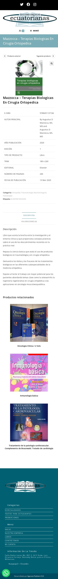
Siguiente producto (44, 56)
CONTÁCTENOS (12, 540)
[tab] (29, 215)
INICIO (8, 529)
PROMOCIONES (12, 517)
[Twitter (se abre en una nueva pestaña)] (22, 4)
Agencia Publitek (33, 576)
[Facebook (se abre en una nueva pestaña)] (28, 4)
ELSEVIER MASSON (18, 199)
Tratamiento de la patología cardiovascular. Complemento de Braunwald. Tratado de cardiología (29, 447)
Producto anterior (14, 56)
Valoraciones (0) (29, 221)
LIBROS (8, 537)
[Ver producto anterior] (5, 56)
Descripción (29, 215)
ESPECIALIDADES (13, 510)
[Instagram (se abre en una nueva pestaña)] (35, 4)
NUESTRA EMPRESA (14, 533)
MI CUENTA (10, 544)
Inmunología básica (29, 395)
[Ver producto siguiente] (53, 56)
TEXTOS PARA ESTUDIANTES (18, 514)
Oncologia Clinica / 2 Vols (29, 346)
